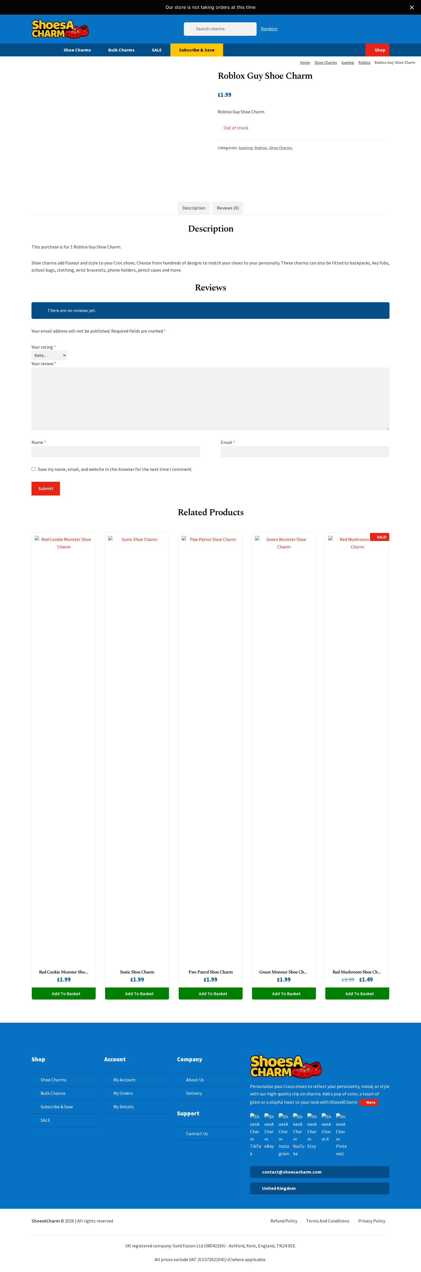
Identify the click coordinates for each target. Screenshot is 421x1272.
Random (269, 28)
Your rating (44, 347)
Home (305, 62)
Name (39, 442)
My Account (124, 1080)
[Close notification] (411, 7)
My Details (123, 1106)
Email (228, 442)
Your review (44, 363)
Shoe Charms (77, 50)
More (370, 1102)
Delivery (194, 1093)
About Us (195, 1080)
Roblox (364, 62)
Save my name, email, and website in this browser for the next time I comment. (115, 469)
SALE (157, 50)
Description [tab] (193, 208)
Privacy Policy (371, 1221)
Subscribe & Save (197, 50)
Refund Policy (283, 1221)
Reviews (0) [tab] (228, 208)
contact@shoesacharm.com (292, 1172)
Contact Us (197, 1133)
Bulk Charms (121, 50)
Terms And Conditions (327, 1221)
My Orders (123, 1093)
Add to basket (66, 993)
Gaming (347, 62)
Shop (380, 50)
